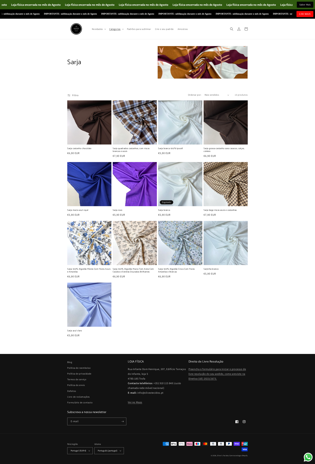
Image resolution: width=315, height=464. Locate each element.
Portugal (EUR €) (78, 450)
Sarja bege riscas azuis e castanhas (220, 210)
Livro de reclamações (78, 396)
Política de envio (76, 385)
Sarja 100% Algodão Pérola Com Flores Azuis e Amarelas (88, 270)
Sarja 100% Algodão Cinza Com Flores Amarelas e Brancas (176, 270)
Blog (69, 362)
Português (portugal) (107, 450)
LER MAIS (305, 14)
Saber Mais (305, 4)
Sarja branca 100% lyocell (170, 148)
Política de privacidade (79, 373)
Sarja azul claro (74, 331)
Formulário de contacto (80, 402)
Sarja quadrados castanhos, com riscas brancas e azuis (131, 150)
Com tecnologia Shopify (238, 455)
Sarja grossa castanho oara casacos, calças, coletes (224, 150)
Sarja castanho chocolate (79, 148)
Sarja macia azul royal (77, 210)
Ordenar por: (194, 94)
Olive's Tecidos (223, 455)
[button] (98, 29)
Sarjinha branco (211, 269)
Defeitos (71, 391)
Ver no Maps (135, 402)
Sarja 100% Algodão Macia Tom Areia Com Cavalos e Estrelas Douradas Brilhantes (133, 270)
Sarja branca (164, 210)
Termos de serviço (76, 379)
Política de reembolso (79, 367)
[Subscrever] (122, 421)
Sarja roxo (117, 210)
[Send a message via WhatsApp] (308, 457)
